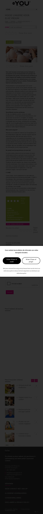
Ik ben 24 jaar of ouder (12, 261)
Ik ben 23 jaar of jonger (31, 261)
